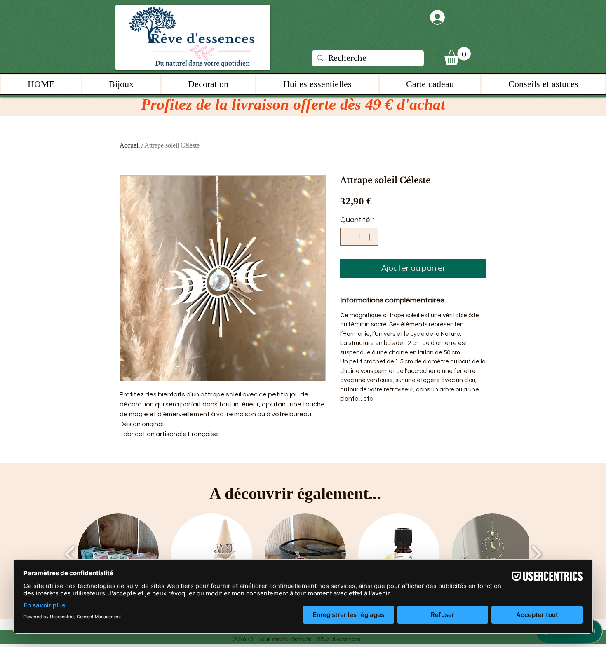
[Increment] (370, 236)
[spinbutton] (359, 236)
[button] (457, 56)
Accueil (130, 145)
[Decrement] (347, 236)
